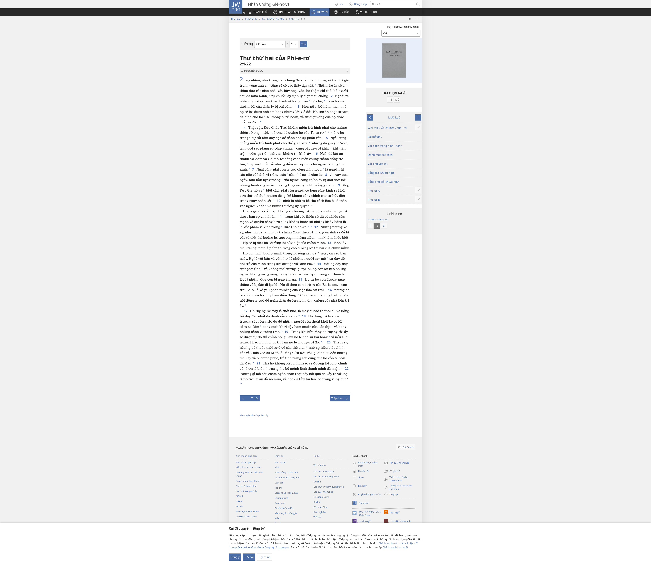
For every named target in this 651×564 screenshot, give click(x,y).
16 (330, 289)
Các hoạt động (320, 507)
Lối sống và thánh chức (286, 492)
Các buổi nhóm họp (323, 491)
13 (330, 242)
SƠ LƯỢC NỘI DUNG (378, 219)
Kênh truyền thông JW (286, 513)
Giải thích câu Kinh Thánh (248, 467)
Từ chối (249, 557)
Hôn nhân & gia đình (246, 491)
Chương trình (281, 497)
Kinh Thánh (251, 19)
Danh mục (280, 502)
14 (319, 263)
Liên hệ (317, 481)
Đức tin (239, 506)
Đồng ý (235, 557)
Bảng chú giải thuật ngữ (383, 182)
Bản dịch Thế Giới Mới (273, 19)
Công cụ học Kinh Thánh (248, 480)
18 (304, 316)
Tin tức (316, 455)
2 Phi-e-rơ (294, 19)
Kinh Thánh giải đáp (246, 462)
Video (277, 518)
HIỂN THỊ (247, 44)
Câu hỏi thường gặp (323, 471)
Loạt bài (279, 482)
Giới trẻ (239, 496)
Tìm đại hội (360, 471)
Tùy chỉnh (264, 557)
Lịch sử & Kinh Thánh (246, 516)
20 (329, 342)
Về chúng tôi (319, 465)
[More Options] (417, 19)
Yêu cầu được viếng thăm (326, 476)
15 (301, 279)
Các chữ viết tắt (378, 164)
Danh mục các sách (380, 155)
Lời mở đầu (375, 137)
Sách (277, 467)
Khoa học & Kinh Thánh (247, 511)
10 (279, 200)
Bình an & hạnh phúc (246, 486)
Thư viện (235, 19)
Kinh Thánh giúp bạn (246, 455)
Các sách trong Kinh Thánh (385, 146)
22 (347, 368)
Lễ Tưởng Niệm (321, 496)
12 (316, 227)
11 (280, 216)
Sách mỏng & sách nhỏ (286, 472)
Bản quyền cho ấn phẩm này (254, 415)
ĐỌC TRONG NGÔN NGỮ (403, 27)
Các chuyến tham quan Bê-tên (328, 486)
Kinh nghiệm (319, 512)
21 (259, 363)
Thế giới (317, 517)
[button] (289, 12)
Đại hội (316, 501)
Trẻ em (239, 501)
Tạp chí (278, 487)
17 (246, 310)
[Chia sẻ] (410, 19)
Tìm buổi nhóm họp (396, 463)
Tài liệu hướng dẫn (284, 508)
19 (286, 331)
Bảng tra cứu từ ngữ (381, 173)
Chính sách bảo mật (395, 547)
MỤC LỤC (394, 117)
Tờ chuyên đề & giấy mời (287, 477)
